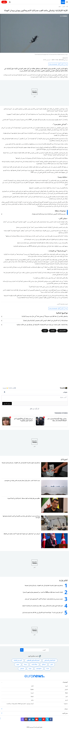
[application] (34, 33)
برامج (32, 700)
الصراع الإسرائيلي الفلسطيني (33, 660)
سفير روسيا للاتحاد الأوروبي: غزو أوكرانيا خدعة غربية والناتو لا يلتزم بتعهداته (49, 214)
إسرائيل (44, 664)
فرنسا (47, 668)
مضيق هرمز (38, 668)
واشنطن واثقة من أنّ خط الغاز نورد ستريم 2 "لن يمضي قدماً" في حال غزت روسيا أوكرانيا (45, 316)
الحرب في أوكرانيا (18, 660)
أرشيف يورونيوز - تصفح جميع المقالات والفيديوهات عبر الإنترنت (19, 704)
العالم (60, 6)
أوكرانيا (52, 331)
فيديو (66, 700)
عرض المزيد (65, 713)
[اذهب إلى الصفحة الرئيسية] (63, 2)
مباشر (4, 2)
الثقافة (32, 697)
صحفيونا (66, 704)
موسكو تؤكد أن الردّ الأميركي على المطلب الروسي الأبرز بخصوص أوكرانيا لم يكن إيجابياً (45, 320)
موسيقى (22, 668)
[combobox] (34, 650)
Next (66, 693)
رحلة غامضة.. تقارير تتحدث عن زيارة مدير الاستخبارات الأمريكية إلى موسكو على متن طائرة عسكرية (42, 325)
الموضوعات (65, 682)
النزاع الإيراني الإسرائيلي (49, 660)
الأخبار (63, 6)
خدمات (66, 709)
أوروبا (45, 331)
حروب (17, 664)
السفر (67, 697)
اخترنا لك (64, 459)
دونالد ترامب (34, 664)
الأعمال (66, 690)
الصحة (32, 693)
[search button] (21, 650)
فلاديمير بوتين (62, 331)
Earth (32, 690)
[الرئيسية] (67, 6)
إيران (51, 664)
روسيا (25, 664)
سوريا (30, 668)
